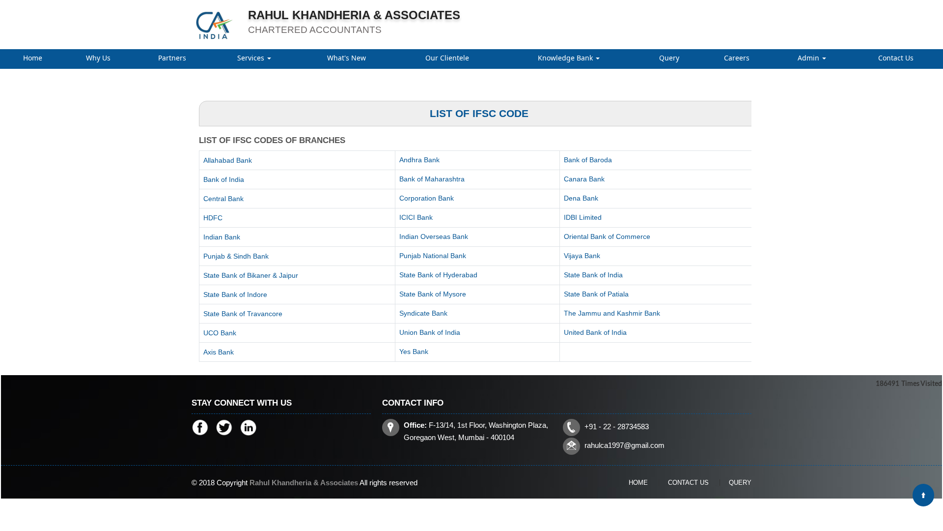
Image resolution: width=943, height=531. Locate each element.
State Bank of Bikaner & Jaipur (250, 275)
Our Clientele (447, 57)
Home (32, 57)
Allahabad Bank (227, 160)
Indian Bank (221, 237)
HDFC (212, 218)
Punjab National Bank (432, 256)
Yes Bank (413, 351)
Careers (736, 57)
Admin (809, 57)
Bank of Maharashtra (432, 179)
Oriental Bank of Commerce (607, 236)
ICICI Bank (416, 217)
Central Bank (223, 199)
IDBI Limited (583, 217)
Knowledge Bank (566, 57)
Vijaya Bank (582, 256)
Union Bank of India (429, 332)
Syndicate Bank (423, 313)
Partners (172, 57)
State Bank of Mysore (432, 294)
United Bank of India (595, 332)
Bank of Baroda (588, 160)
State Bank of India (593, 275)
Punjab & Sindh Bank (236, 256)
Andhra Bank (419, 160)
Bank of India (223, 179)
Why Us (98, 57)
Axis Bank (218, 352)
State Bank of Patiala (596, 294)
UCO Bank (219, 333)
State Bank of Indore (235, 294)
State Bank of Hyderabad (438, 275)
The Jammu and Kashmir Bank (612, 313)
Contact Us (896, 57)
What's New (346, 57)
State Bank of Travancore (242, 314)
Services (251, 57)
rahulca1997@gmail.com (624, 445)
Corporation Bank (426, 198)
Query (669, 57)
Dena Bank (581, 198)
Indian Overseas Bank (433, 236)
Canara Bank (584, 179)
